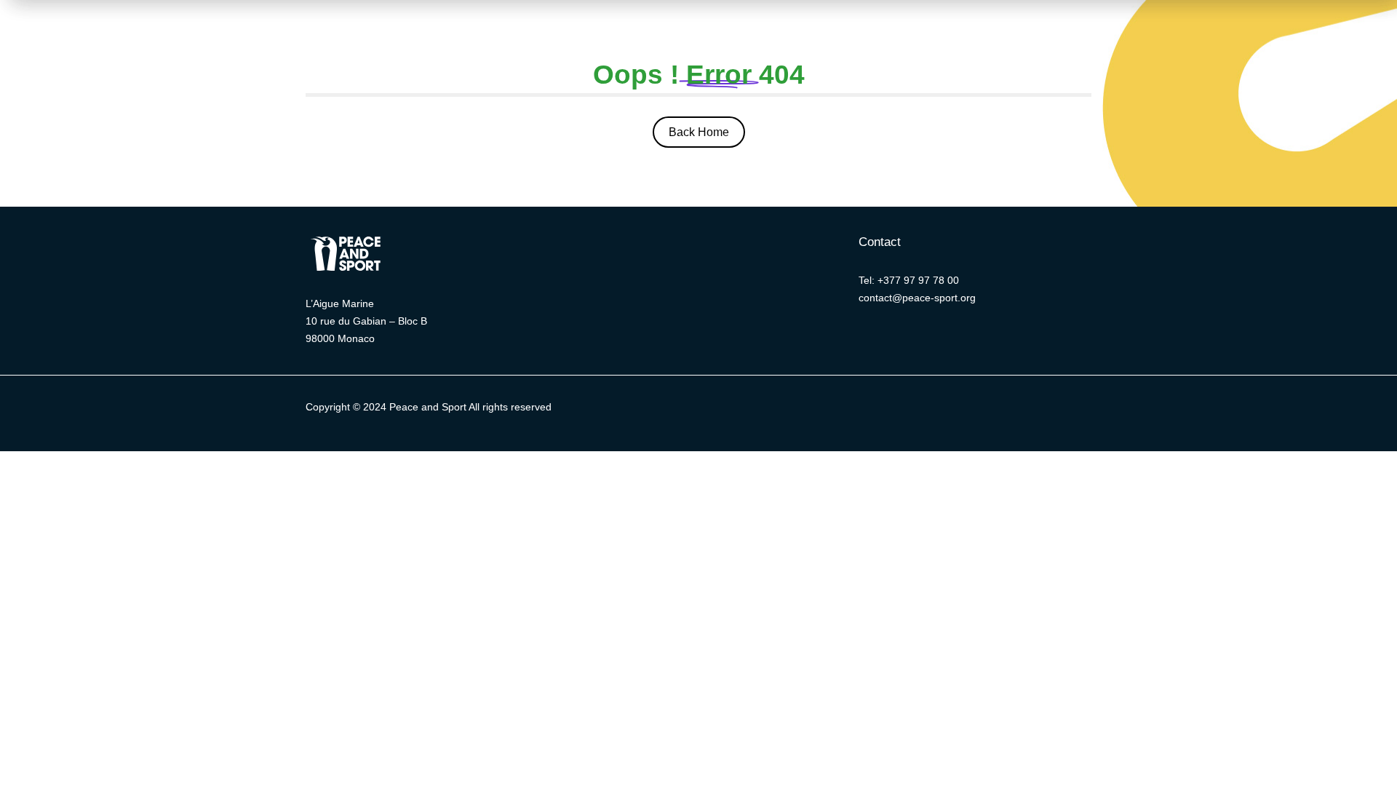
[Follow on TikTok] (978, 410)
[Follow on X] (833, 410)
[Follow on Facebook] (862, 410)
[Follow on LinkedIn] (891, 410)
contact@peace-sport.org (917, 297)
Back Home (699, 132)
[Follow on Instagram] (920, 410)
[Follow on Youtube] (949, 410)
